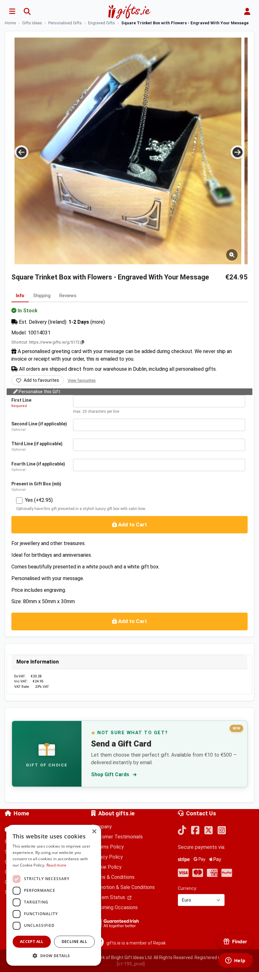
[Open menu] (12, 11)
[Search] (27, 11)
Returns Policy (107, 847)
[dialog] (53, 895)
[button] (54, 955)
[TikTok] (182, 830)
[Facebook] (195, 830)
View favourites (82, 380)
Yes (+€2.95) (39, 500)
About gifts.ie (116, 813)
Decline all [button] (74, 941)
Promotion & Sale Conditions (123, 887)
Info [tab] (20, 295)
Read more (56, 865)
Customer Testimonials (117, 837)
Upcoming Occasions (114, 907)
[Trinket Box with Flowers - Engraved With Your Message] (128, 151)
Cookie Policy (106, 867)
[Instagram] (222, 830)
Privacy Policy (107, 857)
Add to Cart (132, 524)
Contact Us (201, 813)
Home (21, 813)
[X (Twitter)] (208, 830)
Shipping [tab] (42, 295)
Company (101, 827)
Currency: (187, 888)
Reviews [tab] (67, 295)
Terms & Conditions (113, 877)
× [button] (94, 831)
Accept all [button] (32, 941)
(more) (97, 322)
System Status (108, 897)
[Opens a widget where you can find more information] (235, 961)
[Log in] (247, 11)
